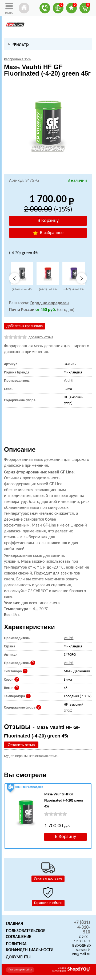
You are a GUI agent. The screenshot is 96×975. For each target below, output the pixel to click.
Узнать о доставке (48, 879)
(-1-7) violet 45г (73, 289)
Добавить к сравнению (24, 326)
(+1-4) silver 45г (22, 289)
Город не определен (49, 303)
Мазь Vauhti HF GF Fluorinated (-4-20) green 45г (63, 800)
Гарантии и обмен (48, 903)
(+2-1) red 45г (48, 289)
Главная (14, 924)
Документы (18, 957)
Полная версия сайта (20, 969)
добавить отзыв (41, 337)
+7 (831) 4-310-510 (82, 927)
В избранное (51, 233)
